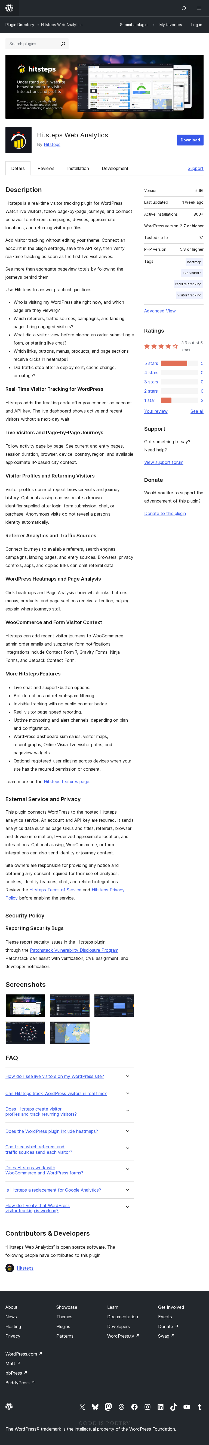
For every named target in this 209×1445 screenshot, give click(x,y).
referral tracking (188, 284)
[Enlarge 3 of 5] (127, 1001)
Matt (13, 1363)
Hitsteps (52, 144)
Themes (64, 1316)
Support (196, 168)
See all (197, 411)
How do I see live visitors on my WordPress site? (54, 1076)
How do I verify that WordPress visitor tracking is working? (37, 1208)
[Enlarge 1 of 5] (38, 1001)
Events (165, 1316)
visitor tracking (189, 295)
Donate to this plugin (165, 513)
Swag (166, 1336)
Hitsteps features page (66, 781)
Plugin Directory (19, 24)
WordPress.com (23, 1354)
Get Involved (171, 1307)
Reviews (46, 168)
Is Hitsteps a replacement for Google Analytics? (53, 1190)
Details (18, 168)
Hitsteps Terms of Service (55, 889)
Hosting (13, 1326)
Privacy (12, 1336)
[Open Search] (184, 8)
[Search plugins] (63, 43)
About (11, 1307)
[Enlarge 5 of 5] (82, 1028)
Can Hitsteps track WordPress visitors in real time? (56, 1093)
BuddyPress (20, 1382)
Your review (156, 411)
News (11, 1316)
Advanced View (160, 311)
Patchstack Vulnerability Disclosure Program (74, 950)
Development (115, 168)
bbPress (16, 1373)
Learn (112, 1307)
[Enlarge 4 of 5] (38, 1028)
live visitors (192, 273)
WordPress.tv (123, 1336)
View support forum (163, 462)
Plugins (63, 1326)
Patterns (64, 1336)
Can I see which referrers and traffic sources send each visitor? (38, 1149)
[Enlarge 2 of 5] (82, 1001)
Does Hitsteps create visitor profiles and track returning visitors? (41, 1111)
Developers (118, 1326)
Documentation (122, 1316)
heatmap (194, 262)
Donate (168, 1326)
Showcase (66, 1307)
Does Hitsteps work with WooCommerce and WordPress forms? (44, 1170)
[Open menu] (200, 8)
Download (190, 140)
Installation (78, 168)
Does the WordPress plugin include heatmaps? (51, 1131)
